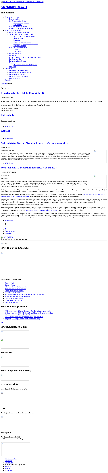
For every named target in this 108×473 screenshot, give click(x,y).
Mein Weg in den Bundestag (18, 70)
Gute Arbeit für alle (11, 302)
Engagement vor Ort (12, 17)
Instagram (8, 470)
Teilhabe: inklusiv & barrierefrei (15, 289)
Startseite (4, 84)
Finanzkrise (17, 51)
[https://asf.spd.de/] (15, 416)
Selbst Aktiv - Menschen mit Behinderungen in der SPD (41, 210)
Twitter (7, 468)
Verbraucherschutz (20, 46)
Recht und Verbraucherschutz (19, 32)
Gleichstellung (18, 38)
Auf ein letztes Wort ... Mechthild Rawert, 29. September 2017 (34, 143)
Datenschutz (7, 115)
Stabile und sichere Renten (14, 298)
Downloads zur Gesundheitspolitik (25, 65)
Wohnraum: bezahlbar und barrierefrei (17, 296)
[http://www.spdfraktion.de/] (15, 336)
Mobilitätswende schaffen (13, 300)
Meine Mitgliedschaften (17, 74)
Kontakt (7, 80)
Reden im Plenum (15, 53)
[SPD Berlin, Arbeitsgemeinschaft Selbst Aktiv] (15, 392)
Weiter (3, 322)
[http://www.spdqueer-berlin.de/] (15, 442)
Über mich (8, 69)
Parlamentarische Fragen (17, 61)
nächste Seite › (10, 231)
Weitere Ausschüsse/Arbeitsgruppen (21, 34)
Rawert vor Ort (14, 19)
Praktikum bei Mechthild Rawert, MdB (22, 93)
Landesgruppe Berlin (16, 59)
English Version (14, 78)
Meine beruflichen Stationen (18, 76)
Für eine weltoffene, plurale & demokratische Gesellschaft (24, 294)
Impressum (8, 461)
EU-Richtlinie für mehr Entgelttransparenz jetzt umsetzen (24, 317)
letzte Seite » (9, 233)
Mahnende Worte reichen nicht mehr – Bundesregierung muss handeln (28, 311)
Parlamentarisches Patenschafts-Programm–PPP (25, 57)
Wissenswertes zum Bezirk (18, 27)
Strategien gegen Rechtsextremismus (26, 44)
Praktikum (12, 55)
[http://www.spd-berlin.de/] (15, 366)
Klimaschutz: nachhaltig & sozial (16, 287)
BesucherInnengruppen (21, 23)
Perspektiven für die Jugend (14, 291)
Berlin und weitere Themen (18, 48)
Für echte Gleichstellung (13, 293)
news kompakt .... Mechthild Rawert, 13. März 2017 (29, 167)
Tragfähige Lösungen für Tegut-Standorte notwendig (22, 319)
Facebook (8, 466)
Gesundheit (13, 63)
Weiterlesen (9, 126)
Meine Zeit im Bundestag (13, 30)
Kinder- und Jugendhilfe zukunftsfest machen (20, 315)
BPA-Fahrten (18, 25)
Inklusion (17, 40)
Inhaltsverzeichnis (11, 459)
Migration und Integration (22, 42)
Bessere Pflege (10, 285)
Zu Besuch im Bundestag (17, 21)
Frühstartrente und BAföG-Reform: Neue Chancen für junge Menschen (29, 313)
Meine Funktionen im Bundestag (20, 72)
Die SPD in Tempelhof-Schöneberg (21, 28)
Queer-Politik (9, 283)
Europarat (12, 67)
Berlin (16, 49)
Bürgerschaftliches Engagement (24, 36)
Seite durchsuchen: (7, 239)
